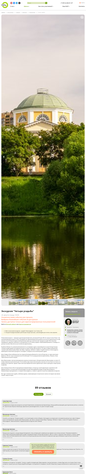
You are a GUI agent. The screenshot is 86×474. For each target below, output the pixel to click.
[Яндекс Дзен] (19, 3)
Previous (4, 157)
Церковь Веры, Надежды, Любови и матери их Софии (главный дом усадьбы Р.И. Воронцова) (75, 331)
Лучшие (48, 394)
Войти (83, 2)
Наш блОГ (65, 6)
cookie (45, 445)
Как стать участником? (45, 6)
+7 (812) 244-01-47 (67, 3)
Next (82, 157)
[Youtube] (11, 3)
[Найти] (46, 3)
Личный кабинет (11, 324)
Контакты (82, 6)
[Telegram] (17, 3)
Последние (38, 394)
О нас (12, 6)
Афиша (26, 6)
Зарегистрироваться (25, 324)
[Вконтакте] (14, 3)
